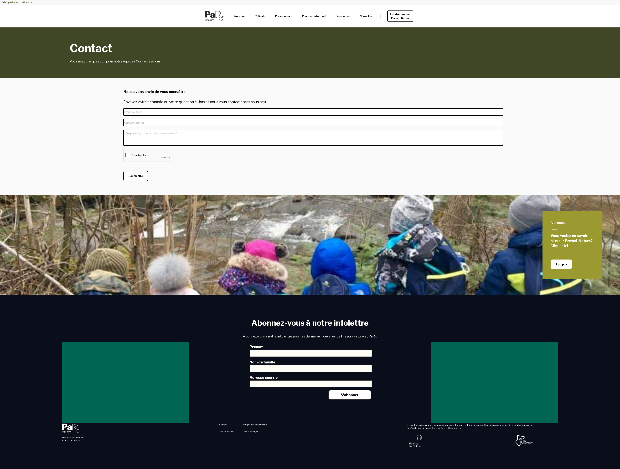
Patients (260, 16)
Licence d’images (250, 431)
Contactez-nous (226, 431)
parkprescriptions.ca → (21, 2)
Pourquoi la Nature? (314, 16)
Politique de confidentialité (254, 424)
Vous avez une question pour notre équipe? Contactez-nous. (115, 61)
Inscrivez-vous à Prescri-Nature (400, 16)
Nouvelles (366, 16)
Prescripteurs (283, 16)
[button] (239, 15)
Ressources (343, 16)
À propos (239, 16)
